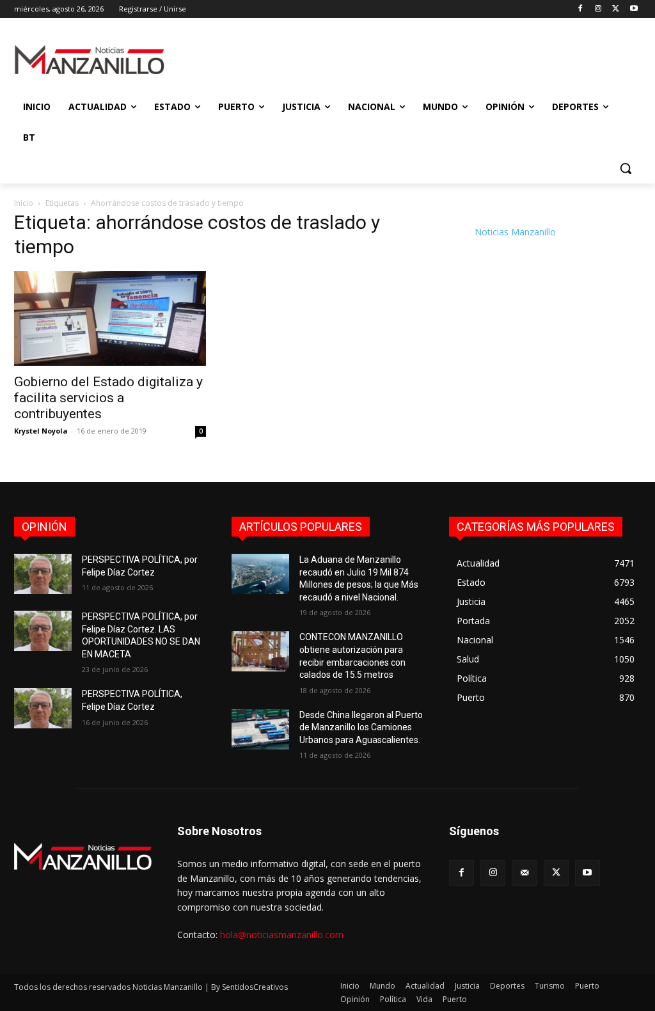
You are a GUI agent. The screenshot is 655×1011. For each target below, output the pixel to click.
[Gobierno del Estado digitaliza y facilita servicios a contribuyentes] (110, 318)
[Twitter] (615, 9)
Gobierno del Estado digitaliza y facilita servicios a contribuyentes (108, 397)
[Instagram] (598, 9)
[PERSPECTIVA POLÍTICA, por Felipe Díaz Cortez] (43, 574)
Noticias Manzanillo (515, 232)
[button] (625, 168)
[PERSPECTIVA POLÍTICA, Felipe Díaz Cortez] (43, 708)
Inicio (23, 203)
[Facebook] (580, 9)
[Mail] (524, 872)
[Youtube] (633, 9)
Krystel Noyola (41, 430)
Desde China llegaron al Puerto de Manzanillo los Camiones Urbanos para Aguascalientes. (361, 727)
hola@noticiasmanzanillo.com (281, 935)
